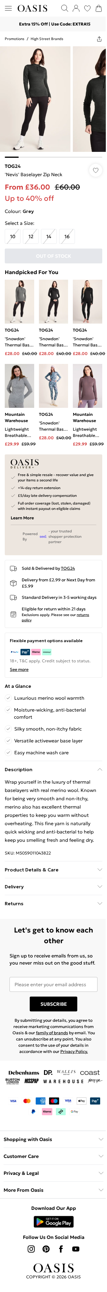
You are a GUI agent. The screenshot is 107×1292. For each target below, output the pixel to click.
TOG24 (13, 166)
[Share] (99, 39)
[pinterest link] (46, 1249)
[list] (53, 102)
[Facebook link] (60, 1249)
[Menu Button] (8, 8)
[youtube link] (75, 1249)
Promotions (14, 38)
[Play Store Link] (54, 1222)
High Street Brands (47, 38)
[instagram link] (31, 1249)
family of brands (52, 1032)
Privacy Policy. (74, 1051)
